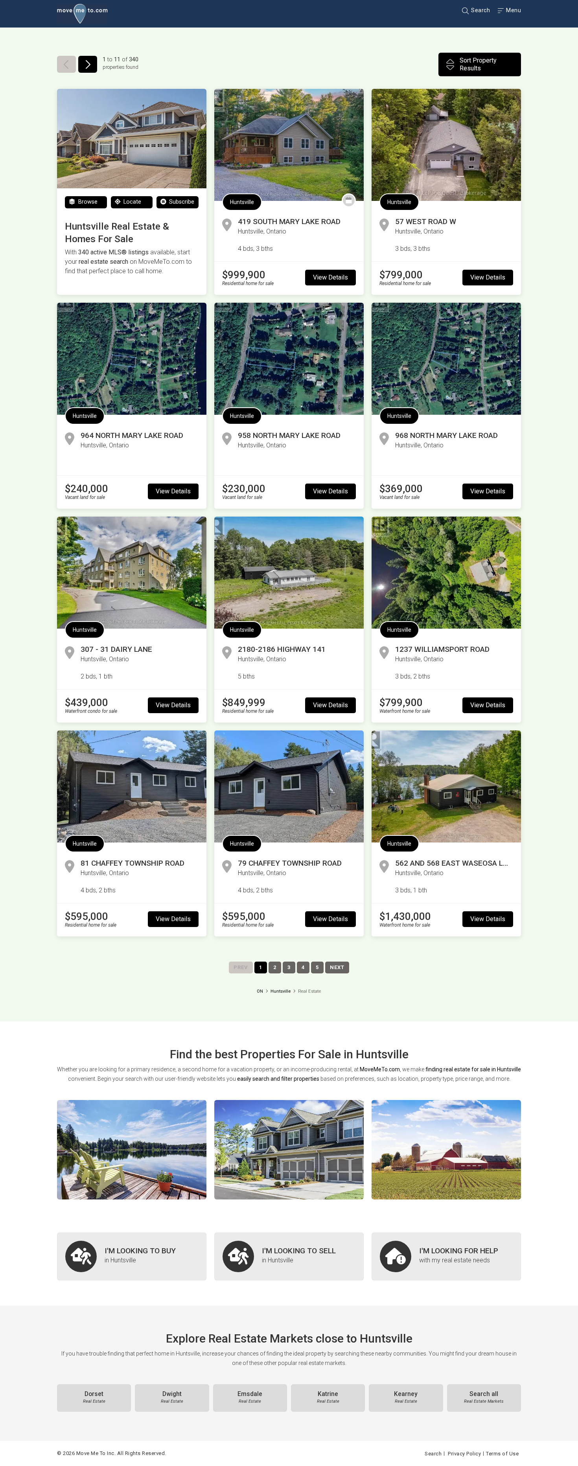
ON (260, 991)
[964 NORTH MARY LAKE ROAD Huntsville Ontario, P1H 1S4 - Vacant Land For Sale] (131, 359)
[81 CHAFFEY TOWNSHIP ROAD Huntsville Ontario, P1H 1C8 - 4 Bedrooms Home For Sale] (131, 786)
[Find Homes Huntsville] (131, 1149)
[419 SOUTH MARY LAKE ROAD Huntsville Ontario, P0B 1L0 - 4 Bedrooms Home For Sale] (289, 145)
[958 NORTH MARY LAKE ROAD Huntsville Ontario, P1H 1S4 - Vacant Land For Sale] (289, 359)
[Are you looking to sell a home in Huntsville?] (289, 1256)
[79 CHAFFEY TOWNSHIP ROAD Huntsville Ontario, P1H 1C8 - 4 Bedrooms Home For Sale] (289, 786)
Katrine (328, 1397)
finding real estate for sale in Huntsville (473, 1069)
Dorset (94, 1397)
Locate (131, 202)
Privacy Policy (464, 1453)
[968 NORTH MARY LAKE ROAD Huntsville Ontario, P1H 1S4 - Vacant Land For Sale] (446, 359)
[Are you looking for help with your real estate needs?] (446, 1256)
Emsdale (249, 1397)
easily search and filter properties (278, 1079)
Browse (87, 202)
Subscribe (181, 202)
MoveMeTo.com (380, 1069)
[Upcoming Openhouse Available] (349, 200)
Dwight (172, 1397)
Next (337, 967)
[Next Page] (87, 64)
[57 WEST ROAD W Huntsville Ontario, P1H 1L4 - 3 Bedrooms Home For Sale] (446, 145)
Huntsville (242, 202)
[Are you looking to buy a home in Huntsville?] (131, 1256)
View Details (330, 277)
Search (480, 10)
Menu (513, 10)
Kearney (406, 1397)
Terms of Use (502, 1453)
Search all (484, 1397)
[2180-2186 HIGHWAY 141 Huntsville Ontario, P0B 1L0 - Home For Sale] (289, 573)
